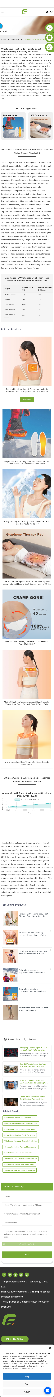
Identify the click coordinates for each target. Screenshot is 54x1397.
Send (27, 1254)
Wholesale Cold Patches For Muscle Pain (20, 1159)
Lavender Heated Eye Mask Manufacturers (20, 1123)
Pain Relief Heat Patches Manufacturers (19, 1129)
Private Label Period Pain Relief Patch (19, 1164)
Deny (27, 1384)
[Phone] (49, 28)
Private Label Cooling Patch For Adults (19, 1135)
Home (3, 39)
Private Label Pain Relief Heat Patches (19, 1153)
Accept (27, 1376)
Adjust (27, 1391)
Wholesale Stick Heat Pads (37, 39)
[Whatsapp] (49, 47)
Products (15, 39)
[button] (49, 1348)
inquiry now (14, 1339)
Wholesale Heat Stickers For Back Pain (19, 1170)
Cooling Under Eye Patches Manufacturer (20, 1147)
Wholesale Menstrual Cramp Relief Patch (20, 1141)
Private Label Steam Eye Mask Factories (19, 1118)
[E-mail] (49, 37)
